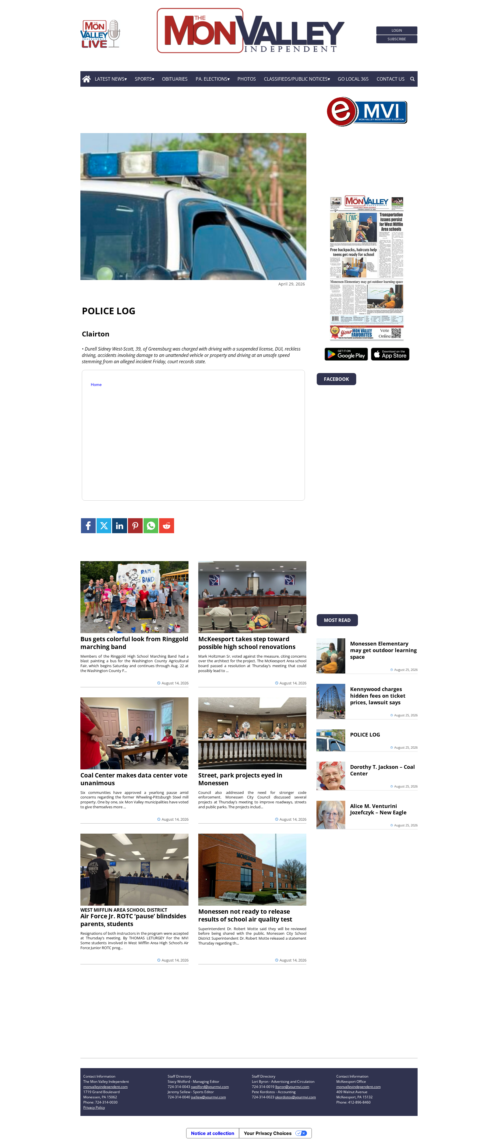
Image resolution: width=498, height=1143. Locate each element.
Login (397, 30)
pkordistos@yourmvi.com (295, 1097)
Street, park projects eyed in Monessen (240, 779)
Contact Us (391, 79)
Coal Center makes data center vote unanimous (133, 779)
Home (96, 385)
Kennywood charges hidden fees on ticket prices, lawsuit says (377, 696)
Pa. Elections (211, 79)
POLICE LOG (365, 734)
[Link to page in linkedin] (119, 525)
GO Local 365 (353, 79)
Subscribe (397, 39)
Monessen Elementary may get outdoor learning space (383, 650)
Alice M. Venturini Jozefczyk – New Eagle (378, 809)
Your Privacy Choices (268, 1133)
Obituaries (175, 79)
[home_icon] (86, 78)
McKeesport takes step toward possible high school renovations (246, 643)
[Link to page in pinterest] (135, 525)
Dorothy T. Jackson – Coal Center (382, 770)
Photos (246, 79)
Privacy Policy (94, 1107)
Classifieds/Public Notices (296, 79)
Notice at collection (212, 1133)
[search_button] (412, 78)
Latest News (109, 79)
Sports (143, 79)
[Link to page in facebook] (88, 525)
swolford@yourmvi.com (210, 1086)
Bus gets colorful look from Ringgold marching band (134, 643)
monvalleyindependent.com (105, 1086)
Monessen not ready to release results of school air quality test (245, 915)
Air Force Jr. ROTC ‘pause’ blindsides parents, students (133, 920)
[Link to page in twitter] (104, 525)
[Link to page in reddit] (166, 525)
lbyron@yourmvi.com (292, 1086)
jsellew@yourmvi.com (208, 1097)
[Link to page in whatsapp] (151, 525)
